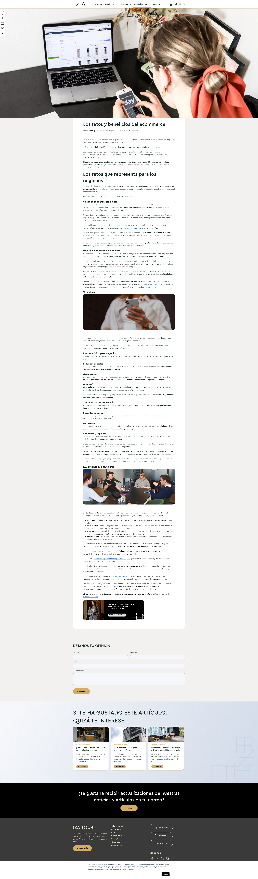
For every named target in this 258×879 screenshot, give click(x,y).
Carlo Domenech (131, 131)
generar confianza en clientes (134, 228)
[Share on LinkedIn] (2, 23)
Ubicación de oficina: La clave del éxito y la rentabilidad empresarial (165, 749)
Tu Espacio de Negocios (106, 131)
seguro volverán (156, 284)
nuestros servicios (90, 596)
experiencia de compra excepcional (125, 261)
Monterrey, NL (116, 829)
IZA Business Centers (119, 576)
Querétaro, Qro (116, 845)
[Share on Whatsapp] (2, 28)
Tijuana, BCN (115, 842)
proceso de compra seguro (106, 461)
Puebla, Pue (115, 839)
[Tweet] (2, 18)
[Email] (2, 33)
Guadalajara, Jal (116, 836)
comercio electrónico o (112, 205)
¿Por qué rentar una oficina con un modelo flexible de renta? (90, 749)
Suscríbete (129, 808)
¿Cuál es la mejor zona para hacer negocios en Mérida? (128, 749)
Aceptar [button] (166, 874)
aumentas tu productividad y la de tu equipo (112, 558)
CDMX (113, 832)
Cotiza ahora (161, 843)
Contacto (156, 4)
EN (184, 4)
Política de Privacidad (128, 869)
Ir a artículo (82, 767)
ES (180, 4)
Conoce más (82, 848)
